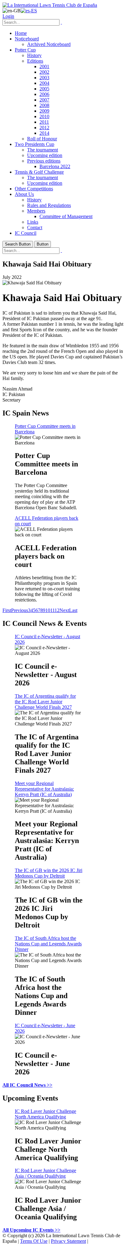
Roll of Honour (42, 138)
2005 (44, 88)
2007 (44, 99)
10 (47, 610)
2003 (44, 77)
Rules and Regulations (49, 205)
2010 (44, 116)
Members (36, 210)
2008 (44, 105)
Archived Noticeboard (49, 44)
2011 (44, 122)
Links (32, 222)
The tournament (42, 149)
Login (8, 16)
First (6, 610)
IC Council (25, 233)
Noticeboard (27, 38)
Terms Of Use (33, 1241)
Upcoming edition (44, 155)
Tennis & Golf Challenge (39, 172)
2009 (44, 111)
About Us (24, 194)
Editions (35, 61)
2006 (44, 94)
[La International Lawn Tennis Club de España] (49, 5)
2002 (44, 72)
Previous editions (43, 160)
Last (73, 610)
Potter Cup (25, 49)
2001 (44, 66)
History (34, 55)
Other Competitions (34, 188)
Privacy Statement (68, 1241)
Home (21, 33)
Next (64, 610)
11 (52, 610)
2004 (44, 83)
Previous (19, 610)
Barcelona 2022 (54, 166)
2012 (44, 127)
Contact (34, 227)
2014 (44, 133)
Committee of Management (65, 216)
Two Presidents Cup (34, 144)
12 (57, 610)
